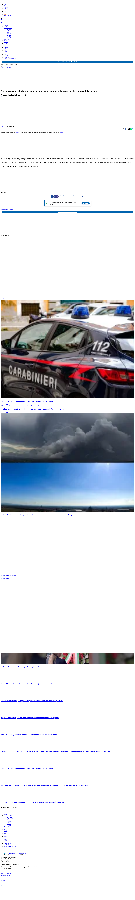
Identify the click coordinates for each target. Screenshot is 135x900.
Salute (5, 51)
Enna (8, 32)
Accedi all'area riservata (67, 61)
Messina (9, 33)
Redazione (4, 126)
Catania (6, 5)
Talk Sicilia (6, 14)
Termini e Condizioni (6, 873)
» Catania (3, 67)
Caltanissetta (10, 30)
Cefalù (5, 43)
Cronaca (6, 8)
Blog (5, 54)
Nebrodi (6, 42)
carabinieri (6, 209)
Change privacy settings (10, 58)
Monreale (6, 40)
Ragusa (9, 35)
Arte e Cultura (7, 56)
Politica (5, 10)
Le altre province (8, 28)
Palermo (6, 4)
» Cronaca (8, 67)
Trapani (9, 37)
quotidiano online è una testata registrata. (14, 853)
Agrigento (9, 29)
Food (5, 12)
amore (2, 209)
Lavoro (5, 53)
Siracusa (6, 7)
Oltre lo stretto (7, 15)
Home (5, 46)
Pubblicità (6, 57)
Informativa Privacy (5, 875)
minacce (11, 209)
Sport (5, 11)
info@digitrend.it (18, 871)
